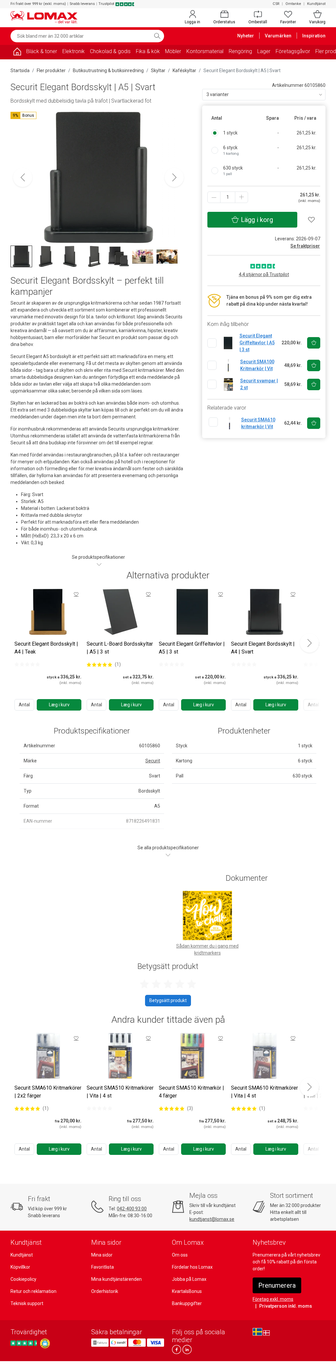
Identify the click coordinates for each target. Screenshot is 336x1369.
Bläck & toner (41, 51)
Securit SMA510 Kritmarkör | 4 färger (191, 1092)
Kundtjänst (316, 4)
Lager (263, 51)
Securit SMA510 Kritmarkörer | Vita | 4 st (120, 1092)
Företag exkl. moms (273, 1299)
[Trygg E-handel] (45, 1343)
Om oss (180, 1255)
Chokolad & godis (110, 51)
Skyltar (158, 70)
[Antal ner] (213, 197)
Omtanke (293, 4)
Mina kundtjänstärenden (116, 1279)
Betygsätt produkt (168, 1000)
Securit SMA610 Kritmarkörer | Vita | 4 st (264, 1092)
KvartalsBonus (187, 1291)
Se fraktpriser (305, 246)
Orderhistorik (104, 1291)
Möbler (173, 51)
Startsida (20, 70)
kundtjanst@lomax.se (211, 1219)
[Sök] (157, 36)
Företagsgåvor (293, 51)
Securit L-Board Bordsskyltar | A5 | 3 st (120, 648)
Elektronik (73, 51)
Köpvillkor (20, 1267)
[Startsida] (17, 53)
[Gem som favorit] (76, 594)
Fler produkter (51, 70)
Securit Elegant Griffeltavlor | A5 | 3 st (192, 648)
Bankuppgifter (187, 1303)
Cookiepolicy (23, 1279)
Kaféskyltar (184, 70)
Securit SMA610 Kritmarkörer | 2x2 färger (47, 1092)
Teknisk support (26, 1303)
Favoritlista (102, 1267)
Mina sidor (102, 1255)
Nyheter (245, 35)
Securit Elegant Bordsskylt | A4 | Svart (263, 648)
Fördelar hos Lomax (192, 1267)
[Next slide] (309, 643)
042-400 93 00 (132, 1208)
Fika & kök (148, 51)
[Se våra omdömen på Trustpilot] (24, 1343)
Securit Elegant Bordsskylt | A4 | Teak (46, 648)
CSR (276, 4)
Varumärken (278, 35)
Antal (24, 704)
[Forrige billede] (22, 177)
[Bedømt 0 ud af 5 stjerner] (27, 664)
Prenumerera (277, 1285)
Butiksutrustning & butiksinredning (108, 70)
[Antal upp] (241, 197)
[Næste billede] (174, 177)
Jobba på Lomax (189, 1279)
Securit (152, 760)
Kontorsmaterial (204, 51)
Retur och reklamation (33, 1291)
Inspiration (314, 35)
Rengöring (240, 51)
